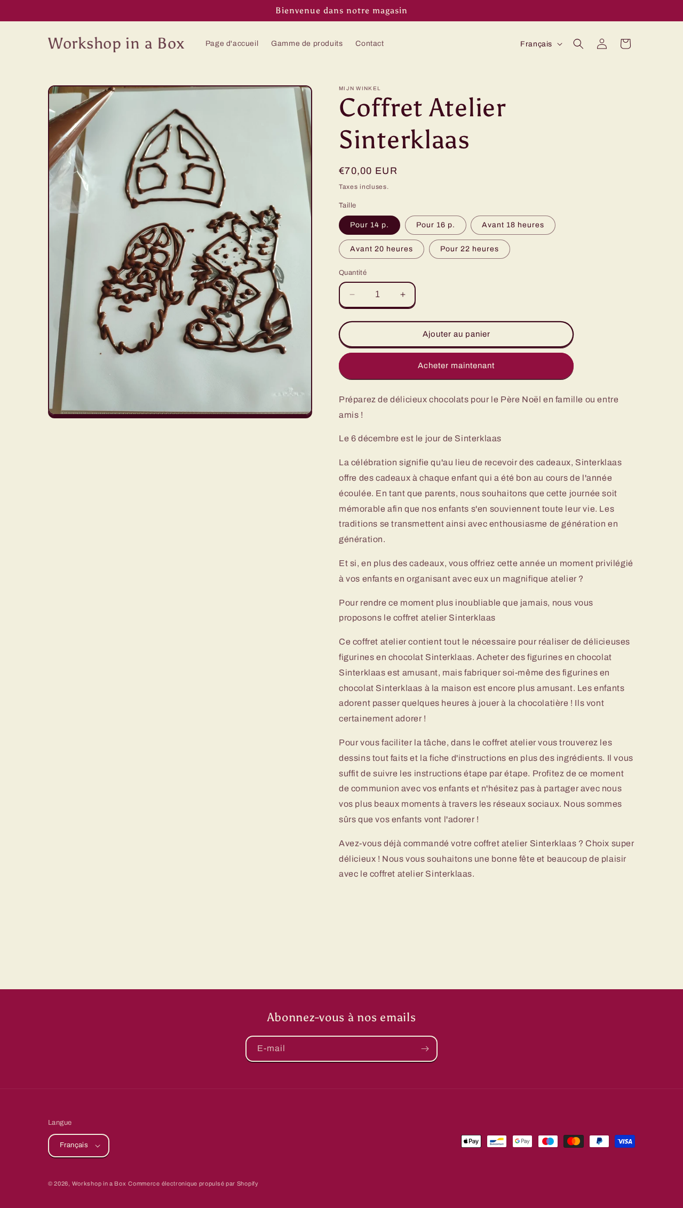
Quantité (353, 272)
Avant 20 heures (381, 249)
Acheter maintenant (456, 365)
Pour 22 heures (469, 249)
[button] (578, 43)
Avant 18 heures (513, 225)
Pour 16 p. (435, 225)
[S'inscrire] (424, 1049)
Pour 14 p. (369, 225)
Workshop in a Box (99, 1183)
